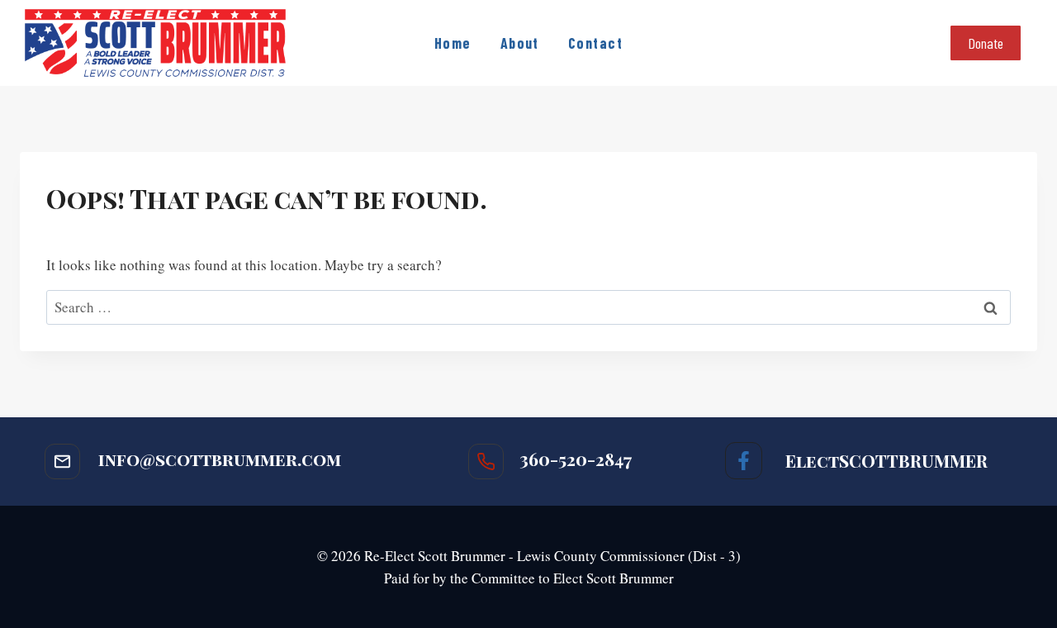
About (519, 43)
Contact (595, 43)
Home (453, 43)
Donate (985, 43)
